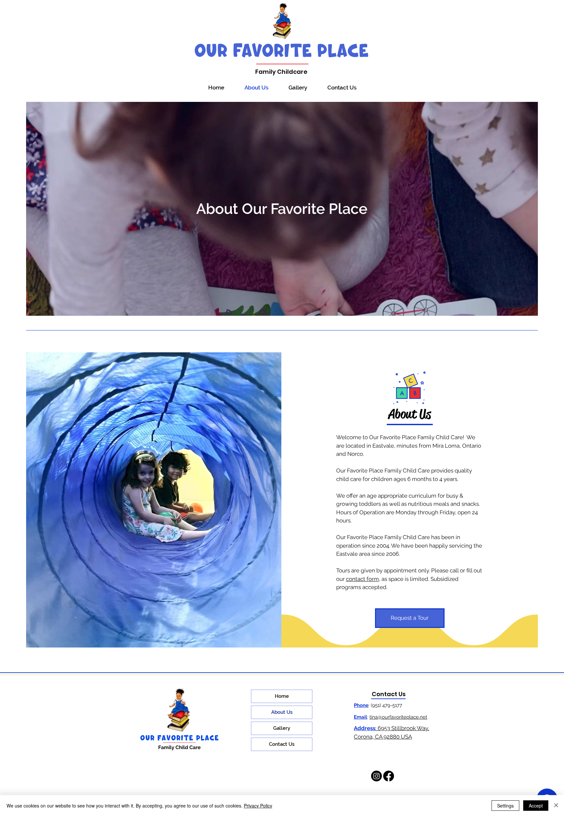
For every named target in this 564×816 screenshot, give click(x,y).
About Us (281, 712)
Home (282, 696)
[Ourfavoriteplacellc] (376, 776)
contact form (362, 579)
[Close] (556, 805)
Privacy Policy (258, 805)
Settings (505, 805)
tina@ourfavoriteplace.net (398, 717)
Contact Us (281, 744)
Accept (536, 805)
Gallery (281, 728)
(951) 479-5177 (387, 705)
